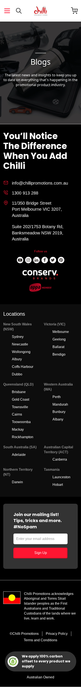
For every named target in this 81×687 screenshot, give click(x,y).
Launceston (61, 477)
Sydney (18, 337)
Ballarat (58, 347)
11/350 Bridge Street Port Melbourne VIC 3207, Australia (37, 209)
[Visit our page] (20, 260)
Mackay (18, 429)
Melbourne (60, 332)
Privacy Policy (57, 633)
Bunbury (58, 412)
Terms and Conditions (40, 640)
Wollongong (21, 352)
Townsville (20, 407)
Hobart (57, 484)
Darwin (17, 482)
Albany (57, 419)
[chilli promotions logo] (40, 11)
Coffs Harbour (22, 367)
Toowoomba (21, 422)
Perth (56, 397)
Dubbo (17, 374)
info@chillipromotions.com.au (40, 183)
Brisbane (19, 392)
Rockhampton (22, 437)
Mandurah (60, 404)
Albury (17, 359)
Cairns (17, 414)
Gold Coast (20, 399)
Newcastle (20, 344)
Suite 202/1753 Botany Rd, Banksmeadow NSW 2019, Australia (38, 232)
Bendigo (58, 354)
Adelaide (19, 454)
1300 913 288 (25, 193)
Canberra (59, 459)
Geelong (59, 339)
